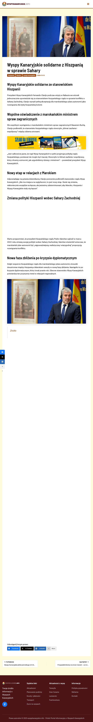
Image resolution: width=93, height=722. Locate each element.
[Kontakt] (75, 696)
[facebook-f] (4, 704)
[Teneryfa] (52, 688)
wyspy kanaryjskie (29, 75)
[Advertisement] (46, 218)
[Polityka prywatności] (79, 688)
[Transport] (30, 700)
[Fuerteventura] (54, 700)
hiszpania (11, 75)
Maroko (18, 75)
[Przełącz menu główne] (88, 4)
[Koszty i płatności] (33, 696)
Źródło (13, 331)
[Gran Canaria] (54, 692)
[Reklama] (75, 692)
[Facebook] (2, 352)
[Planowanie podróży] (34, 692)
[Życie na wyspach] (33, 704)
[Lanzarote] (53, 696)
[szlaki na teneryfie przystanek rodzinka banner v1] (46, 142)
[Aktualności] (31, 688)
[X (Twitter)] (2, 357)
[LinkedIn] (2, 361)
